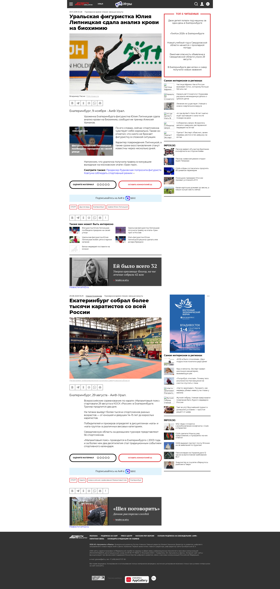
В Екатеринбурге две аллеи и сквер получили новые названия (187, 68)
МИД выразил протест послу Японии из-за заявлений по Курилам (193, 444)
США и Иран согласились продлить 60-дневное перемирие (192, 169)
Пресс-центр (126, 536)
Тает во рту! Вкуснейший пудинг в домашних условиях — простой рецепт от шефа (192, 409)
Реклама (94, 536)
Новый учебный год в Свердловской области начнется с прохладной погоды (187, 45)
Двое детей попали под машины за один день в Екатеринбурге (187, 21)
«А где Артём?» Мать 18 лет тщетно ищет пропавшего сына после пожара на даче (192, 115)
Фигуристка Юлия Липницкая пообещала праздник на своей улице (96, 230)
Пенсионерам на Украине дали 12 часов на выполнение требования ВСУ (191, 455)
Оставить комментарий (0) (140, 185)
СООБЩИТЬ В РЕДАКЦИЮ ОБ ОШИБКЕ (123, 539)
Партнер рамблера (115, 578)
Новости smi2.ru (79, 287)
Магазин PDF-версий (144, 536)
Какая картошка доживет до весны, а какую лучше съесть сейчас (192, 189)
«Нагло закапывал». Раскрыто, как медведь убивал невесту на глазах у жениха (192, 390)
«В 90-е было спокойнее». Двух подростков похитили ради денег (191, 360)
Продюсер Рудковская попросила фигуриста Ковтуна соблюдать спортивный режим (122, 172)
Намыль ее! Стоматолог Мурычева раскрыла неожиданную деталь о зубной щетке (192, 96)
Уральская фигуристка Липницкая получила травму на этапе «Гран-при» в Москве (143, 230)
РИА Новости (92, 96)
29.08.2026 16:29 (76, 296)
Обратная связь (97, 539)
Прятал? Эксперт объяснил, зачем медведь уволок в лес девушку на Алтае (192, 134)
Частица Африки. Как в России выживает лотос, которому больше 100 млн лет (192, 86)
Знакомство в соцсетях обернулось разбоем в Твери (192, 463)
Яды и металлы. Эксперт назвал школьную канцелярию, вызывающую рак (190, 371)
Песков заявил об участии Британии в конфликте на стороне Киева (192, 150)
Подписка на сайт (109, 536)
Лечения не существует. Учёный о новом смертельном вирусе (191, 105)
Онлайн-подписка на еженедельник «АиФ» (177, 536)
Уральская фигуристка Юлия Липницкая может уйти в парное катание (97, 239)
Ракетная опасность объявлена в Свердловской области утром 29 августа (187, 57)
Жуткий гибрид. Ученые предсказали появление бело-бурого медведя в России (193, 400)
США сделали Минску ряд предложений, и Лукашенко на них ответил (192, 436)
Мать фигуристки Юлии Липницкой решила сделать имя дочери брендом (143, 239)
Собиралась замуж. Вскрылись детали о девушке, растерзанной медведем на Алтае (191, 125)
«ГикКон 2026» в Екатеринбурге (187, 33)
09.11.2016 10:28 (75, 12)
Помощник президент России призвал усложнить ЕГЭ (189, 179)
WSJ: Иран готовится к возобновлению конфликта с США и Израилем (192, 426)
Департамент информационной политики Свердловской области (99, 380)
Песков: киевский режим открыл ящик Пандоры (190, 160)
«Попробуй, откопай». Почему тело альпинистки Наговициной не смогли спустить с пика (192, 380)
